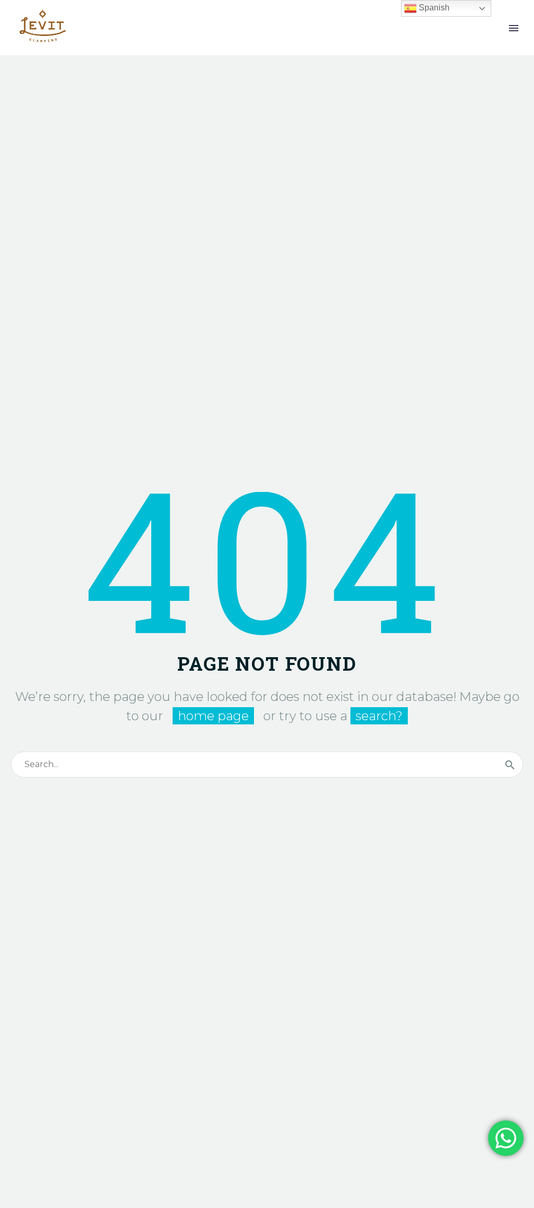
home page (213, 715)
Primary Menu (513, 28)
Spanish (433, 7)
